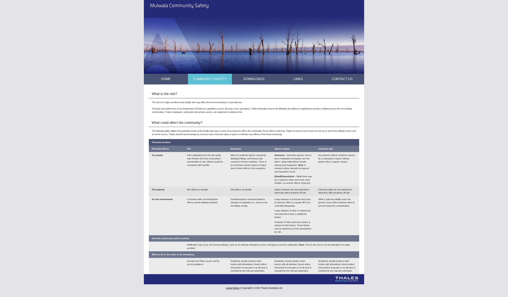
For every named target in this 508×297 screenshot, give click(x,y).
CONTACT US (342, 79)
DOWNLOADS (254, 79)
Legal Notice (233, 288)
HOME (171, 79)
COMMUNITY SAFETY (210, 79)
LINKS (298, 79)
